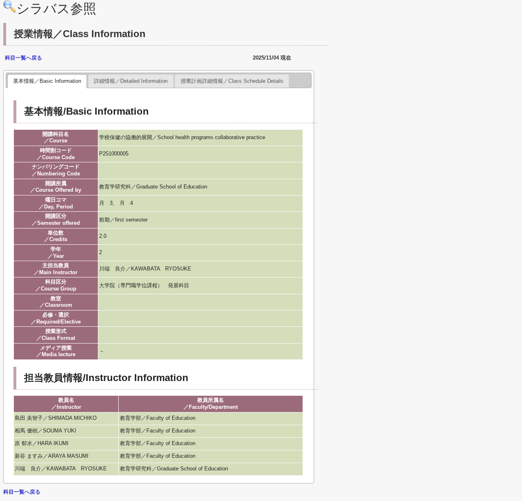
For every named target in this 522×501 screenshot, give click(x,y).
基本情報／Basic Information (47, 81)
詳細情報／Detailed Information (131, 81)
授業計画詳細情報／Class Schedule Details (232, 81)
